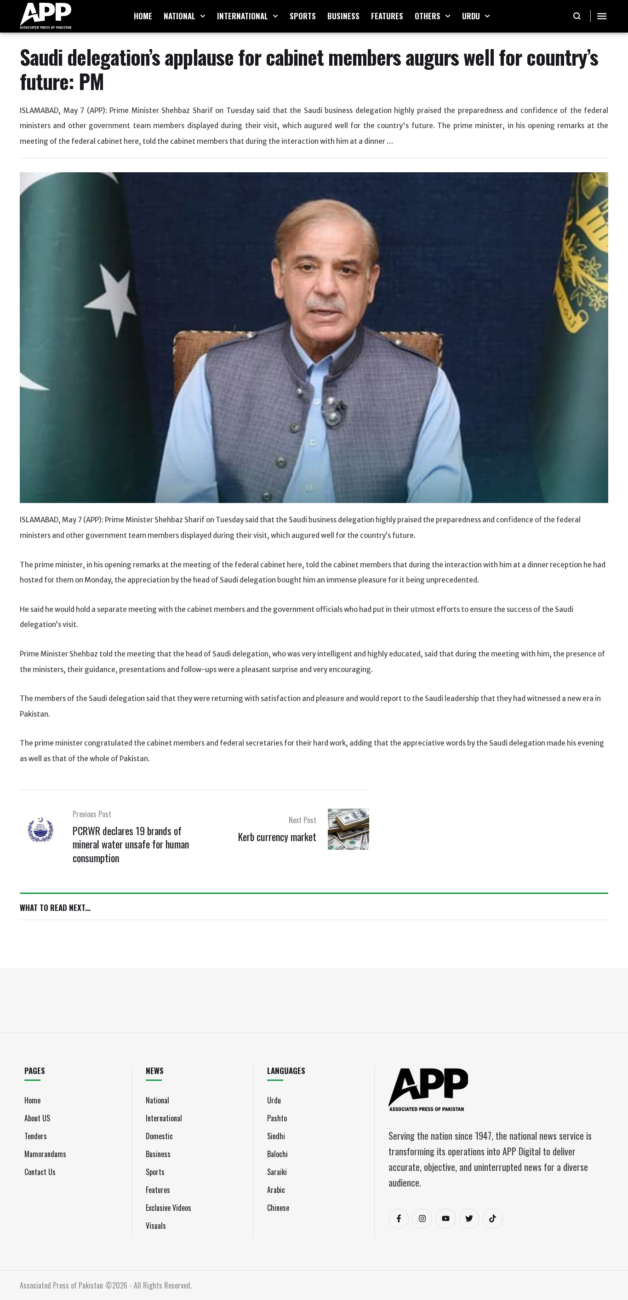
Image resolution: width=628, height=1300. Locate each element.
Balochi (277, 1153)
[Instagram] (422, 1219)
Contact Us (40, 1171)
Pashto (277, 1118)
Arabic (276, 1189)
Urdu (274, 1100)
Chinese (278, 1207)
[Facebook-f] (398, 1219)
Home (32, 1100)
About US (37, 1118)
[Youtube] (445, 1219)
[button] (203, 16)
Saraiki (277, 1171)
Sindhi (276, 1136)
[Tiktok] (493, 1219)
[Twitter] (469, 1219)
